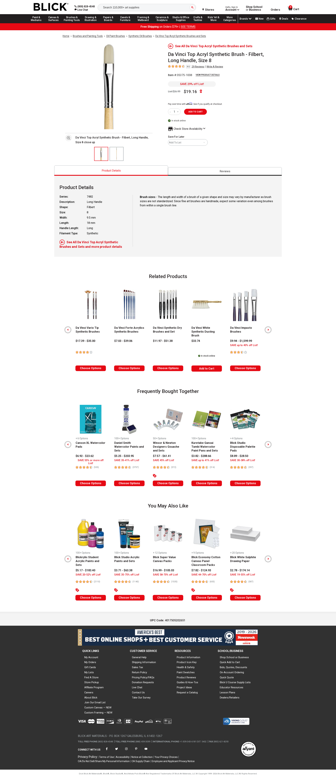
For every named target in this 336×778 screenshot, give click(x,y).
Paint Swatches (186, 672)
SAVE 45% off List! (163, 460)
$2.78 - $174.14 (240, 570)
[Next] (268, 329)
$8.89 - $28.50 (239, 456)
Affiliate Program (94, 687)
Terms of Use (106, 757)
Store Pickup (91, 682)
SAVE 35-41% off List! (126, 460)
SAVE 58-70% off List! (165, 574)
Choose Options (90, 368)
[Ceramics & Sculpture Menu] (162, 23)
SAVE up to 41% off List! (205, 460)
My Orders (90, 662)
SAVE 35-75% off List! (126, 574)
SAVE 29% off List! (192, 84)
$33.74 (195, 341)
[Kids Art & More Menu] (215, 23)
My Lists (89, 672)
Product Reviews (186, 677)
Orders (275, 9)
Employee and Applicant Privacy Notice (173, 761)
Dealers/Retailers (229, 697)
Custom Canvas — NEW (97, 707)
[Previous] (67, 329)
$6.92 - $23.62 (85, 456)
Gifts (272, 18)
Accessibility (123, 757)
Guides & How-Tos (187, 682)
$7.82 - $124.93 (201, 570)
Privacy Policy (87, 757)
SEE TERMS (188, 26)
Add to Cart (206, 368)
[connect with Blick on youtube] (145, 751)
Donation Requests (143, 682)
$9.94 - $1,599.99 (241, 341)
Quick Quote (227, 677)
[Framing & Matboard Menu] (143, 23)
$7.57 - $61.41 (162, 456)
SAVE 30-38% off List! (242, 460)
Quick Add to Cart (230, 662)
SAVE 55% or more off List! (91, 462)
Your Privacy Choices (166, 757)
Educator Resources (231, 687)
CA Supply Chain (141, 761)
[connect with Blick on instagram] (126, 751)
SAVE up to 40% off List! (244, 345)
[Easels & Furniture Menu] (126, 23)
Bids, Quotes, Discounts (233, 667)
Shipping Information (144, 662)
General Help (139, 657)
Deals (285, 18)
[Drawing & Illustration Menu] (91, 23)
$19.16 (190, 91)
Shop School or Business (234, 657)
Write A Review (214, 66)
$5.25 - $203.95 (124, 456)
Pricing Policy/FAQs (143, 677)
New (261, 18)
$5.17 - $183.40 (85, 570)
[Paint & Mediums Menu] (37, 23)
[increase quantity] (178, 112)
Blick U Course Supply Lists (235, 682)
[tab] (111, 170)
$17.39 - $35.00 (85, 341)
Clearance (300, 18)
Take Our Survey (141, 697)
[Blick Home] (51, 7)
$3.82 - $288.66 (201, 456)
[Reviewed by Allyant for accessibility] (248, 749)
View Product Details (208, 75)
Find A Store (91, 677)
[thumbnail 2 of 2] (117, 154)
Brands (244, 18)
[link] (81, 9)
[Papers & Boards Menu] (109, 23)
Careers (88, 692)
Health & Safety (186, 667)
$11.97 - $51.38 (163, 341)
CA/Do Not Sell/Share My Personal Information (104, 761)
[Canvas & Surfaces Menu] (54, 23)
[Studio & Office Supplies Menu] (181, 23)
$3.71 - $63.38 (123, 570)
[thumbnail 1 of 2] (101, 154)
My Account (91, 657)
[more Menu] (229, 23)
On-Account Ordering (232, 672)
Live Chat (137, 687)
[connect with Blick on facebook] (106, 751)
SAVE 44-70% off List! (203, 574)
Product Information (188, 657)
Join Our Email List (95, 702)
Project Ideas (184, 687)
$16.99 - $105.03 (163, 570)
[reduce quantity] (171, 112)
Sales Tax (137, 667)
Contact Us (138, 692)
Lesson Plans (227, 692)
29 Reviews (198, 66)
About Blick (90, 697)
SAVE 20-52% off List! (88, 574)
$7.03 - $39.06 (123, 341)
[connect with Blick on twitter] (116, 751)
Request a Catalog (187, 692)
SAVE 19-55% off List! (242, 574)
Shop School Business (254, 8)
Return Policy (139, 672)
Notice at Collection (142, 757)
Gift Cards (90, 667)
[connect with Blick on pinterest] (136, 751)
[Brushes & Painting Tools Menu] (72, 23)
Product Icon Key (187, 662)
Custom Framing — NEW (98, 712)
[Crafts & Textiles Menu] (199, 23)
